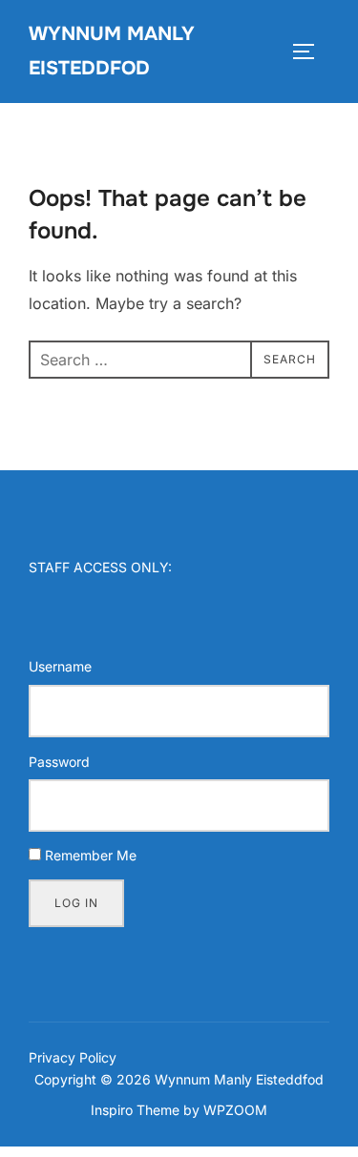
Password (59, 762)
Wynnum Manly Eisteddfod (112, 51)
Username (60, 666)
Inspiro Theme (135, 1110)
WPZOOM (235, 1110)
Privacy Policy (72, 1057)
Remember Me (91, 855)
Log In (76, 903)
